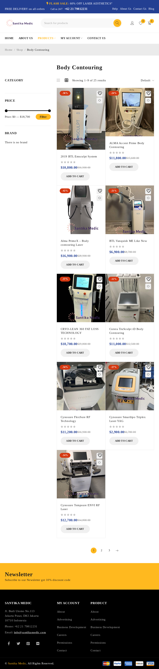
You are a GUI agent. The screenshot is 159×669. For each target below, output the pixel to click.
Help (115, 8)
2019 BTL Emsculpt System (79, 156)
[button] (75, 176)
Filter (43, 116)
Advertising (64, 619)
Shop (19, 49)
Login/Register (132, 23)
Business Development (71, 627)
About (61, 611)
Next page (117, 550)
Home (9, 49)
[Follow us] (18, 643)
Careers (62, 634)
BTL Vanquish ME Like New (128, 240)
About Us (125, 8)
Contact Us (139, 8)
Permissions (64, 642)
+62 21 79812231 (76, 8)
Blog (151, 8)
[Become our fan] (9, 643)
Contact (62, 650)
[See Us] (28, 643)
